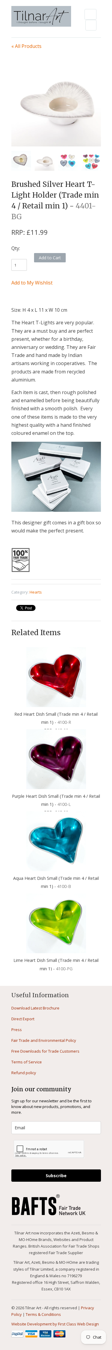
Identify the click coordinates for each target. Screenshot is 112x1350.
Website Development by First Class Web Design (55, 1324)
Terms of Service (26, 1062)
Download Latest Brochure (35, 1008)
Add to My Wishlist (32, 282)
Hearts (36, 592)
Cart (90, 25)
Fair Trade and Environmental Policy (43, 1040)
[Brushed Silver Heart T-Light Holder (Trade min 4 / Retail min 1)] (56, 101)
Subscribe (56, 1175)
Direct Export (22, 1018)
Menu (90, 14)
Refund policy (23, 1072)
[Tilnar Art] (41, 16)
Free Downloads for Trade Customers (45, 1051)
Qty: (15, 248)
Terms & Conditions (43, 1314)
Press (16, 1029)
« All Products (26, 46)
